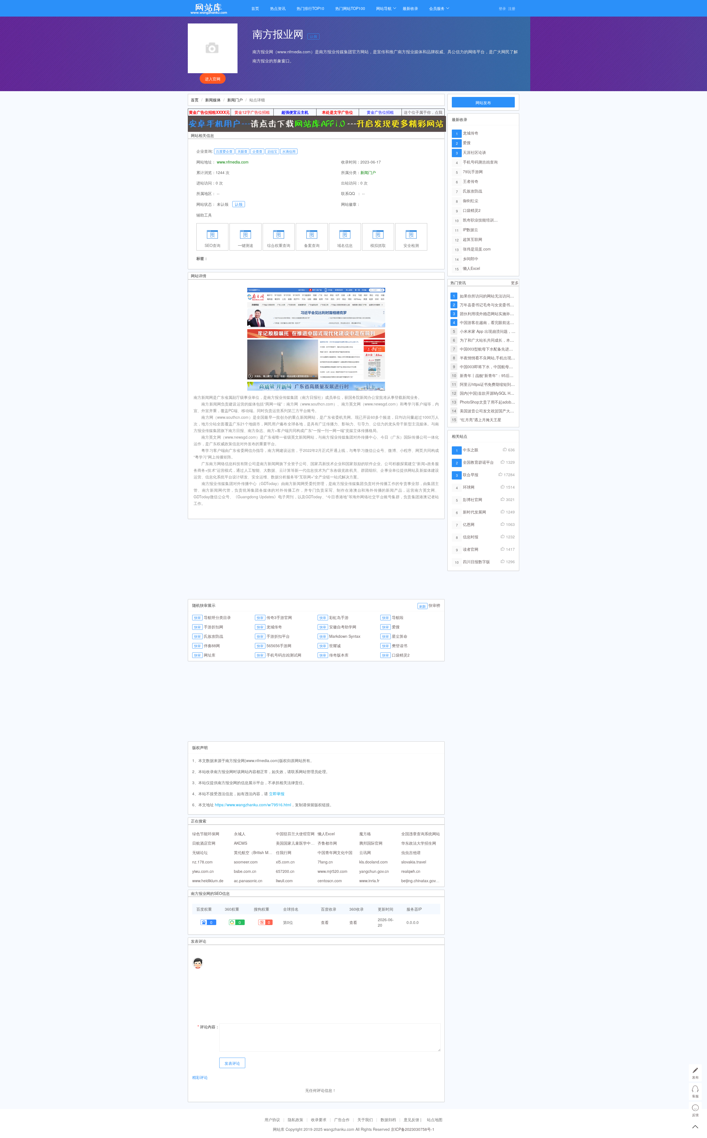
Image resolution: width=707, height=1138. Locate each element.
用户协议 (272, 1119)
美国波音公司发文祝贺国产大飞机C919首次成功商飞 (505, 410)
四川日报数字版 (476, 561)
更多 (515, 282)
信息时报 (470, 536)
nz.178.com (202, 862)
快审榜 (434, 605)
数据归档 (388, 1119)
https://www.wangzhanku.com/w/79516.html (253, 804)
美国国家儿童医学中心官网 (299, 843)
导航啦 (397, 617)
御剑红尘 (470, 200)
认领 (313, 36)
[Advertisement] (316, 560)
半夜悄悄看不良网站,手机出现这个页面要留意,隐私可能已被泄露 (515, 357)
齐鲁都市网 (327, 843)
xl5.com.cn (285, 862)
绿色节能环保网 (205, 833)
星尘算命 (399, 636)
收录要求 (318, 1119)
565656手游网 (279, 645)
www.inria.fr (369, 880)
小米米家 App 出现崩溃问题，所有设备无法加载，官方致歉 (511, 331)
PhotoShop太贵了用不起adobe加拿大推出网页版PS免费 (508, 402)
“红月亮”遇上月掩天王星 (480, 419)
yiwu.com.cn (203, 871)
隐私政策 (295, 1119)
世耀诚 (335, 645)
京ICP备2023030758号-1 (412, 1129)
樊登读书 (399, 645)
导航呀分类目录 (217, 617)
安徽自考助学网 (342, 626)
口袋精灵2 (401, 655)
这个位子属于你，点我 (423, 112)
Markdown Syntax (344, 636)
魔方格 (365, 833)
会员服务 (437, 8)
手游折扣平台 (278, 636)
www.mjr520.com (332, 871)
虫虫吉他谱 (411, 852)
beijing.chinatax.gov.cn (421, 880)
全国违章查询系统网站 (420, 833)
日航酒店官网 (203, 843)
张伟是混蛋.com (477, 249)
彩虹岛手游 (339, 617)
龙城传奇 (274, 626)
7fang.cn (325, 862)
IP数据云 (470, 229)
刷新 (422, 606)
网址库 (209, 655)
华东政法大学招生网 (418, 843)
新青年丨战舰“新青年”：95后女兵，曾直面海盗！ (502, 375)
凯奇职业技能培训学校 (482, 220)
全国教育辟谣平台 (478, 462)
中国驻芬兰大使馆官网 (295, 833)
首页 (255, 8)
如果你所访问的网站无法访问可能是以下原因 (498, 296)
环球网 (468, 487)
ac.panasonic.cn (248, 880)
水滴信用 (289, 151)
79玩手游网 (473, 171)
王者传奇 (470, 181)
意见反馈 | (413, 1119)
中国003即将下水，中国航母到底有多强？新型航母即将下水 (511, 366)
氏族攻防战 (213, 636)
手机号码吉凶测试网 (284, 655)
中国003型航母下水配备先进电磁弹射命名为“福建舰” (505, 349)
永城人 (240, 833)
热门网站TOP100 (350, 8)
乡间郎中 (470, 258)
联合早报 (470, 474)
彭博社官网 (472, 499)
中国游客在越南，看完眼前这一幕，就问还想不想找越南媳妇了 (514, 322)
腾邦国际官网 (370, 843)
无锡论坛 (200, 852)
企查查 (257, 151)
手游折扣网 (213, 626)
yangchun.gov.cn (374, 871)
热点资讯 (278, 8)
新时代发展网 (474, 512)
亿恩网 (468, 524)
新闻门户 (235, 99)
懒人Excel (326, 833)
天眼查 (242, 151)
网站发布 (483, 102)
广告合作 (342, 1119)
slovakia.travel (413, 862)
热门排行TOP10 (310, 8)
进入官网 (212, 78)
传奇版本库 (339, 655)
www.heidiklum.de (207, 880)
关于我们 (365, 1119)
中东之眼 (470, 449)
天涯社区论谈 (474, 152)
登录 (502, 8)
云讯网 (365, 852)
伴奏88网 (212, 645)
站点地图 (434, 1119)
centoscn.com (330, 880)
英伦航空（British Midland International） (270, 852)
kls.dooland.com (373, 862)
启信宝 (272, 151)
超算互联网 (472, 239)
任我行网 (283, 852)
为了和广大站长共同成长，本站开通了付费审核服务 (504, 340)
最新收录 (410, 8)
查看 (325, 922)
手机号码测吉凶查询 (480, 162)
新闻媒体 (213, 99)
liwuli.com (284, 880)
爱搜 (396, 626)
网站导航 (384, 8)
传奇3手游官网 (279, 617)
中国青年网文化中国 (335, 852)
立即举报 (276, 793)
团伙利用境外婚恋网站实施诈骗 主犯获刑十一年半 (503, 313)
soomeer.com (246, 862)
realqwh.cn (410, 871)
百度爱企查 (224, 151)
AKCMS (240, 843)
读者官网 (470, 549)
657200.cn (285, 871)
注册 (511, 8)
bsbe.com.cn (245, 871)
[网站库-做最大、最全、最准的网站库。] (214, 10)
